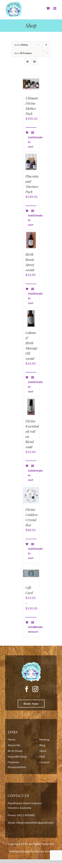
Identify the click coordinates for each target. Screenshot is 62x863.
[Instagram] (35, 689)
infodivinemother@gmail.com (35, 822)
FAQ (42, 756)
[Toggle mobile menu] (55, 8)
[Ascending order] (46, 44)
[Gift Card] (31, 573)
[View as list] (34, 61)
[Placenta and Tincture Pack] (31, 162)
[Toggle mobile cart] (48, 8)
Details (35, 137)
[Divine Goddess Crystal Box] (31, 495)
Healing (44, 739)
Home (11, 739)
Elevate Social (44, 851)
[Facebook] (27, 689)
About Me (14, 745)
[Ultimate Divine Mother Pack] (31, 84)
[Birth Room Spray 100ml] (31, 240)
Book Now (31, 704)
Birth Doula (15, 751)
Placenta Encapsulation (17, 764)
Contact (44, 762)
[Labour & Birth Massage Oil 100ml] (31, 318)
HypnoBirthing (17, 756)
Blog (42, 745)
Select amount (29, 629)
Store (42, 751)
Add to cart (29, 142)
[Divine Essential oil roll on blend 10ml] (31, 407)
